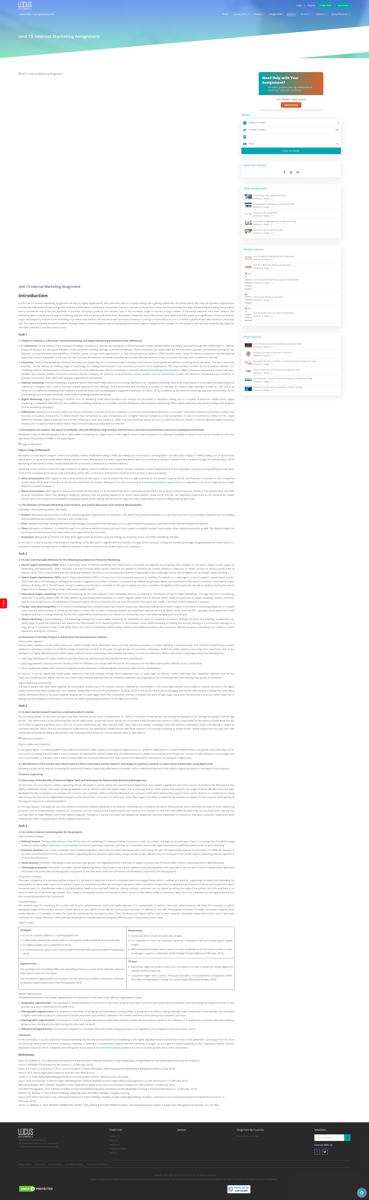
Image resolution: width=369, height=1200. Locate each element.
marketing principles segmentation (163, 482)
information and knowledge (64, 845)
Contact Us (114, 1136)
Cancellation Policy (74, 1164)
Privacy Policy (24, 1164)
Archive (112, 1152)
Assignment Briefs (118, 1148)
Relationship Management (154, 370)
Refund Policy (55, 1164)
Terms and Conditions (97, 1164)
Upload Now (291, 105)
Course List (114, 1144)
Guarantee (40, 1164)
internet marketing (110, 1047)
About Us (113, 1140)
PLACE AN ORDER (291, 150)
